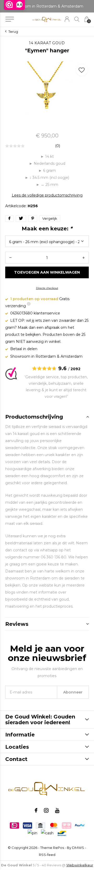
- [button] (10, 257)
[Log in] (67, 19)
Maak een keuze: (47, 228)
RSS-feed (47, 855)
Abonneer (73, 692)
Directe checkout (47, 288)
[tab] (47, 416)
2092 (75, 369)
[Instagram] (46, 810)
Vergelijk (49, 218)
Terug (13, 31)
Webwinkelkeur (79, 865)
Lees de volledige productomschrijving (47, 195)
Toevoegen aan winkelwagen (47, 272)
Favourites (81, 70)
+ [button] (83, 257)
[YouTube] (57, 810)
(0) (57, 145)
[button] (9, 19)
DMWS (78, 848)
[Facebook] (36, 810)
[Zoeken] (76, 19)
